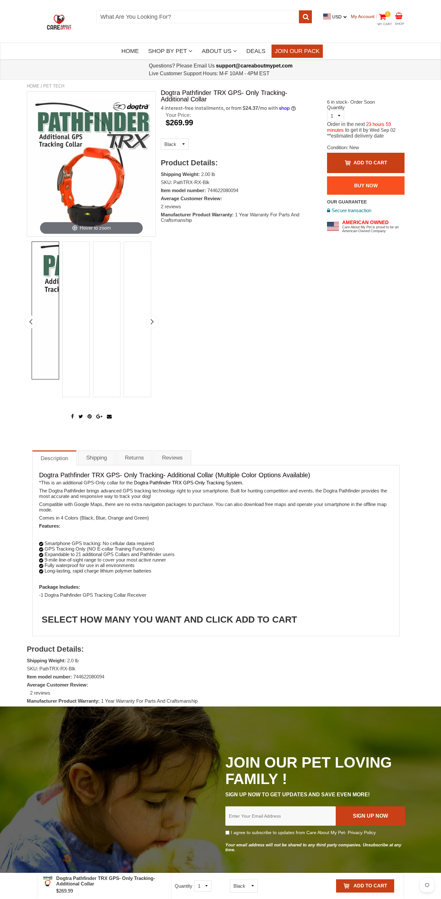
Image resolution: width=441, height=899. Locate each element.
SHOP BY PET (168, 51)
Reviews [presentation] (172, 458)
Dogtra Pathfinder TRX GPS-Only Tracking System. (188, 482)
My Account (362, 16)
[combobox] (197, 16)
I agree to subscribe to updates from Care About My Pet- (303, 832)
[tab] (54, 457)
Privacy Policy (362, 832)
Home (33, 86)
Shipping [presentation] (96, 458)
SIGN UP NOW (370, 816)
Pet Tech (53, 86)
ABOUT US (217, 51)
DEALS (255, 51)
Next (152, 321)
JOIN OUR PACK (297, 51)
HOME (130, 51)
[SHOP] (399, 15)
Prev (30, 321)
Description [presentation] (54, 458)
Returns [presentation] (134, 458)
